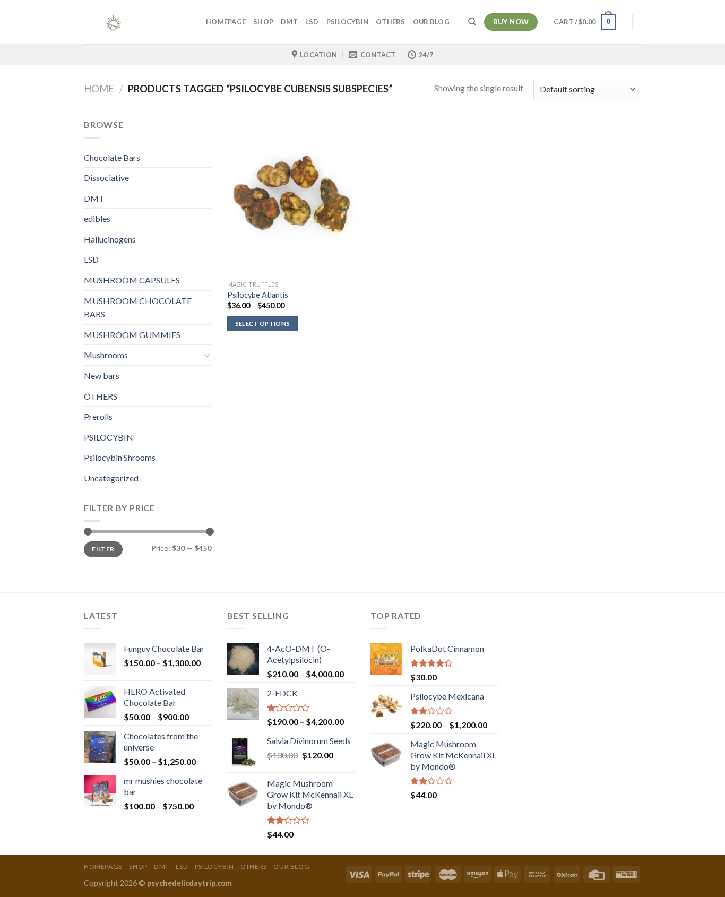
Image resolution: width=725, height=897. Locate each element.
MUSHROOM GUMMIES (132, 335)
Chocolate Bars (112, 157)
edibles (97, 218)
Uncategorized (111, 478)
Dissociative (106, 177)
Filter (103, 549)
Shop (263, 22)
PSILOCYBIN (347, 22)
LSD (312, 22)
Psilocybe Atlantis (257, 294)
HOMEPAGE (226, 22)
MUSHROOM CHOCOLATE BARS (138, 308)
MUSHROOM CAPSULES (132, 280)
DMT (289, 22)
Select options (262, 323)
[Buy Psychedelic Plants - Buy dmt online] (137, 22)
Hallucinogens (110, 239)
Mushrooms (106, 355)
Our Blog (431, 22)
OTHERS (390, 22)
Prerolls (98, 416)
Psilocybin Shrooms (120, 457)
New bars (101, 375)
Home (99, 88)
